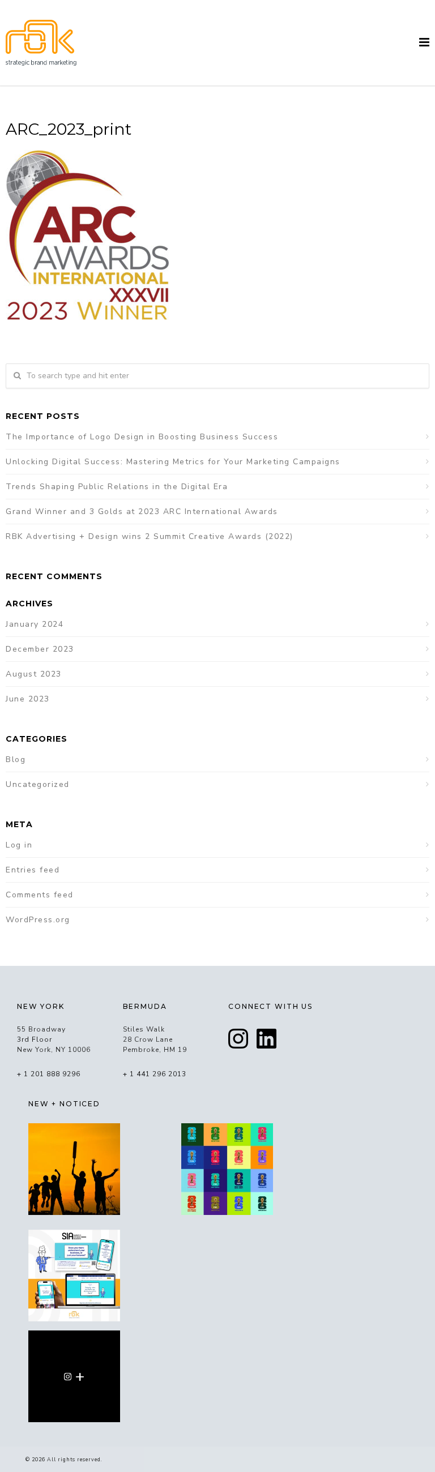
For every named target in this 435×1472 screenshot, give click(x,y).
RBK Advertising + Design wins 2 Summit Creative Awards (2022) (149, 536)
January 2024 (34, 624)
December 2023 (40, 649)
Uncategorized (38, 784)
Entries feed (32, 870)
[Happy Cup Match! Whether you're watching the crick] (74, 1169)
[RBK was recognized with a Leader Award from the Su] (74, 1275)
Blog (15, 759)
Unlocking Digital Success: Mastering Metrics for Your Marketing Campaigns (173, 461)
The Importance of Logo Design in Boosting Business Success (142, 436)
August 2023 (34, 674)
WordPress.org (38, 919)
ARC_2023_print (68, 129)
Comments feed (40, 894)
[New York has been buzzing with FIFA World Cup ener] (227, 1169)
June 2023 (28, 699)
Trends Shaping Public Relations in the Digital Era (117, 486)
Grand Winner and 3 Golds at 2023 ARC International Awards (142, 511)
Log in (19, 845)
